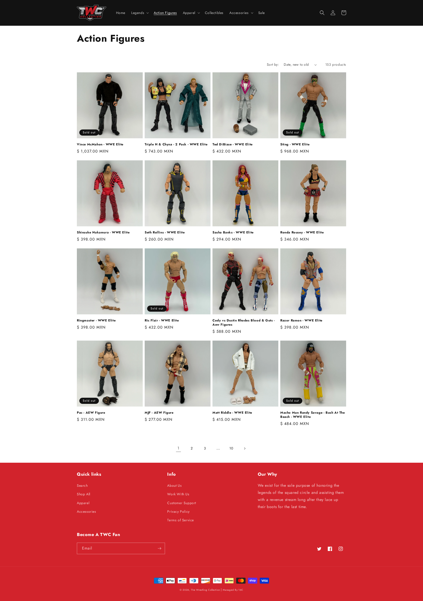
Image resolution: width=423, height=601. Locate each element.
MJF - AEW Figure (159, 413)
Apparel (83, 502)
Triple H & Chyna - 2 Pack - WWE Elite (176, 144)
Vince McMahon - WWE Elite (100, 144)
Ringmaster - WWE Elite (96, 321)
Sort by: (273, 64)
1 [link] (178, 448)
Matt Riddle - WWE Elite (232, 413)
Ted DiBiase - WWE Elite (232, 144)
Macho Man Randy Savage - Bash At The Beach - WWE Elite (312, 415)
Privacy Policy (178, 511)
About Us (174, 485)
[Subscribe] (159, 548)
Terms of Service (180, 520)
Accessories (86, 511)
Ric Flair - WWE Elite (162, 321)
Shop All (83, 494)
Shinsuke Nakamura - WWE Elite (103, 232)
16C (240, 590)
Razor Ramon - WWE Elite (301, 321)
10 (231, 448)
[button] (139, 13)
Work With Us (178, 494)
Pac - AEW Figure (91, 413)
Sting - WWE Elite (294, 144)
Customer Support (181, 502)
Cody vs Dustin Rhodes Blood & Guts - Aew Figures (243, 323)
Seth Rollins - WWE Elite (165, 232)
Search (82, 485)
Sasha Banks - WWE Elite (233, 232)
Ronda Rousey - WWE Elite (302, 232)
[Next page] (244, 448)
